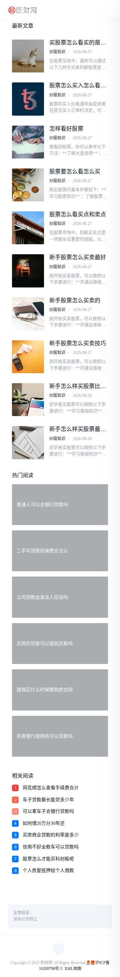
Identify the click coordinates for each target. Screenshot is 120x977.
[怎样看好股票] (28, 142)
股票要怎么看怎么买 (74, 171)
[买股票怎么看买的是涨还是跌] (28, 56)
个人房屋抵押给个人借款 (48, 870)
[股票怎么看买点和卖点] (28, 227)
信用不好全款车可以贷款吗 (51, 846)
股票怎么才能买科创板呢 (48, 858)
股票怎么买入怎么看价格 (77, 85)
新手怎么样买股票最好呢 (77, 429)
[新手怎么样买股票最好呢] (28, 442)
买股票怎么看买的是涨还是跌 (77, 43)
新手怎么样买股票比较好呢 (77, 386)
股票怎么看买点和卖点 (77, 214)
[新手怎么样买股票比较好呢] (28, 399)
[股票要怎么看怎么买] (28, 184)
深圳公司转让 (25, 919)
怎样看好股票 (66, 129)
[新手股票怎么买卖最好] (28, 270)
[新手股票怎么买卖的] (28, 313)
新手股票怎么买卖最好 (77, 257)
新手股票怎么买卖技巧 (77, 343)
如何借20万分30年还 (44, 823)
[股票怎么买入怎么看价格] (28, 98)
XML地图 (72, 968)
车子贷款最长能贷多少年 (48, 799)
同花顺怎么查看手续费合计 (51, 787)
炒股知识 (57, 52)
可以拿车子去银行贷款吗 (48, 811)
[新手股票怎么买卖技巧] (28, 356)
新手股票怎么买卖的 (74, 300)
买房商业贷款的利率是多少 (51, 834)
